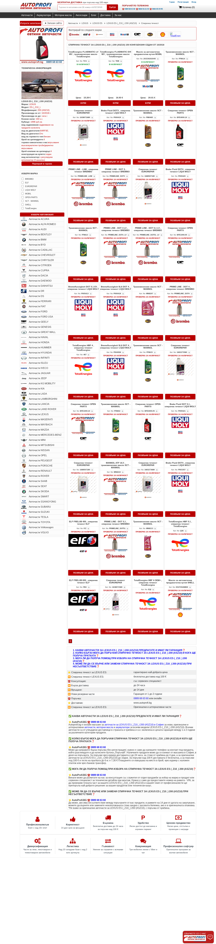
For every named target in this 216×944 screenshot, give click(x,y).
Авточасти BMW (37, 239)
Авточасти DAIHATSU (41, 286)
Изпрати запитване (30, 23)
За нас (118, 15)
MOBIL (28, 194)
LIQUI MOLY (30, 190)
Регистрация (183, 2)
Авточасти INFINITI (39, 358)
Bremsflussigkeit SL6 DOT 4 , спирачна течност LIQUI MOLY (115, 288)
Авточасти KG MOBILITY (42, 383)
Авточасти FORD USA (41, 316)
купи (83, 103)
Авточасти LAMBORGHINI (43, 399)
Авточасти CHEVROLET (42, 255)
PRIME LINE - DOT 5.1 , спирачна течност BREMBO (116, 522)
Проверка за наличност (180, 62)
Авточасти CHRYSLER (41, 260)
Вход (194, 2)
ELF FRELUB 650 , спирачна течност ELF (83, 581)
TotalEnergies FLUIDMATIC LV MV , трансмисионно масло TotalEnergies (83, 54)
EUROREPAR (31, 186)
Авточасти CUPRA (39, 270)
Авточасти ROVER (39, 476)
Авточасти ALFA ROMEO (42, 224)
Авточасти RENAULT (40, 471)
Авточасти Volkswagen (41, 527)
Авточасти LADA (38, 394)
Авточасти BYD (37, 245)
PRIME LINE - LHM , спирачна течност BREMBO (83, 170)
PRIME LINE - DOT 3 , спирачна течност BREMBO (116, 170)
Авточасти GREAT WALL (42, 332)
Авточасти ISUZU (38, 363)
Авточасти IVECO (38, 368)
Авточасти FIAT (37, 306)
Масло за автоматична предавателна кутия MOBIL (148, 53)
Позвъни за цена (180, 103)
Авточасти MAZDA (39, 429)
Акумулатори (44, 15)
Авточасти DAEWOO (40, 280)
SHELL (28, 205)
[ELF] (87, 34)
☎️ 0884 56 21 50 (142, 9)
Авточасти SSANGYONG (42, 501)
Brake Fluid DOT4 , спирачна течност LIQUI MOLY (180, 170)
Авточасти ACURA (39, 219)
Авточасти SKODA (39, 491)
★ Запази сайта (53, 23)
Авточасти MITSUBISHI (41, 445)
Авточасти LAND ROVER (42, 409)
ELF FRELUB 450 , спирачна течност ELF (83, 522)
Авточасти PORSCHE (41, 465)
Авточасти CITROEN (40, 265)
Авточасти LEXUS (39, 414)
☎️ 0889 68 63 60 (128, 9)
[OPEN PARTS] (137, 34)
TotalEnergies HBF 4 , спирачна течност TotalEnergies (83, 347)
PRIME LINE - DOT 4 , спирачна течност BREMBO (180, 288)
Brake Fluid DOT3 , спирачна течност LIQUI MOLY (115, 111)
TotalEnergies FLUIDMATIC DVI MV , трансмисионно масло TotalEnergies (115, 54)
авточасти (89, 727)
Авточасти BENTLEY (40, 234)
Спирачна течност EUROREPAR (83, 111)
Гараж (172, 2)
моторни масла (105, 727)
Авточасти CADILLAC (40, 250)
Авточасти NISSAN (39, 450)
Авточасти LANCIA (39, 404)
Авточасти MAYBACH (40, 424)
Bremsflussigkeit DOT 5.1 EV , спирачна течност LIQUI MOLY (83, 288)
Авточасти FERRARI (40, 301)
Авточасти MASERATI (41, 419)
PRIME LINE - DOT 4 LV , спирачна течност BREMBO (116, 229)
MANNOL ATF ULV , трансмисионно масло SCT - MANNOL (115, 465)
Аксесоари (81, 15)
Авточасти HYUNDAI (40, 352)
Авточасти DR (36, 291)
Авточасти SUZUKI (39, 512)
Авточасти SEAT (38, 486)
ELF (27, 183)
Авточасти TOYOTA (39, 522)
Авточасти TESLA (38, 517)
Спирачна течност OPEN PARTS (180, 111)
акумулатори (123, 727)
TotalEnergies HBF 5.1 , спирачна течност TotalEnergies (180, 523)
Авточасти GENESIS (40, 327)
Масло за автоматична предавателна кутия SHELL (180, 581)
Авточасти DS (36, 296)
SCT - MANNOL (32, 201)
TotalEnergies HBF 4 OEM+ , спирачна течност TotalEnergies (148, 582)
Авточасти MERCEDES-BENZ (45, 435)
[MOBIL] (124, 34)
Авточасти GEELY (38, 322)
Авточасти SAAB (38, 481)
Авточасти (27, 15)
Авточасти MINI (37, 440)
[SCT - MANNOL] (150, 34)
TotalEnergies (31, 208)
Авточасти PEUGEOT (40, 460)
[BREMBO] (74, 34)
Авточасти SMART (39, 496)
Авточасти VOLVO (39, 532)
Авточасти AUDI (37, 229)
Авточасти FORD (38, 311)
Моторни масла (63, 15)
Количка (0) (188, 7)
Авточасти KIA (37, 388)
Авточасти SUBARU (40, 507)
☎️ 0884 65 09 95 (156, 9)
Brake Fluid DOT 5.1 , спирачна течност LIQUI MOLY (180, 405)
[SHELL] (162, 34)
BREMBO (29, 179)
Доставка (105, 15)
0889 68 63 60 (141, 698)
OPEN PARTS (31, 197)
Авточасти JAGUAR (39, 373)
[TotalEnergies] (175, 34)
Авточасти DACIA (38, 275)
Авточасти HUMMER (40, 347)
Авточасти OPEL (38, 455)
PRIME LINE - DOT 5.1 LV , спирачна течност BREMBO (148, 229)
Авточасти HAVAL (38, 337)
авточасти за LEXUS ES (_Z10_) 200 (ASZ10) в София (134, 724)
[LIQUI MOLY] (112, 34)
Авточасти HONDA (39, 342)
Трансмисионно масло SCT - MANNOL (180, 53)
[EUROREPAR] (99, 34)
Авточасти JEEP (38, 378)
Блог (93, 15)
